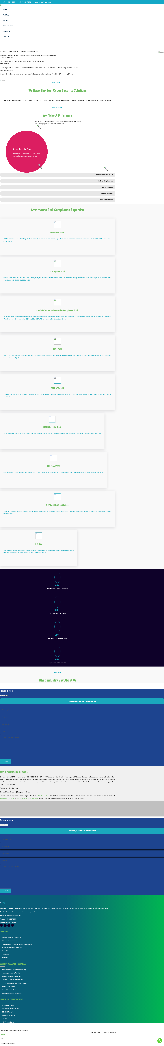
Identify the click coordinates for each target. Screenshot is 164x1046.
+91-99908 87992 (11, 922)
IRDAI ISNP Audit (7, 1012)
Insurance (5, 957)
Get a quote (112, 4)
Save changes (10, 1043)
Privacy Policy (95, 1032)
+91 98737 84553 (9, 2)
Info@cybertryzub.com (7, 798)
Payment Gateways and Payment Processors (17, 944)
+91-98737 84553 (11, 919)
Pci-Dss (4, 1019)
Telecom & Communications (11, 941)
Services (6, 20)
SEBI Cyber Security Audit (10, 1008)
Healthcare (5, 954)
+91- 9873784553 (43, 796)
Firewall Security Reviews (10, 990)
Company (6, 31)
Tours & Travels (7, 951)
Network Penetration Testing (11, 976)
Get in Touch (4, 695)
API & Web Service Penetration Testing (14, 983)
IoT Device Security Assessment (12, 993)
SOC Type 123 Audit (8, 1015)
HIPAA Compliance (8, 1022)
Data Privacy (8, 26)
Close (3, 1043)
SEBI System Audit (8, 1005)
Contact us (7, 37)
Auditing (6, 15)
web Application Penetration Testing (14, 970)
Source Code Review (8, 986)
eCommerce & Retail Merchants (12, 947)
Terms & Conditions (109, 1032)
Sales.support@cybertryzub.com (27, 798)
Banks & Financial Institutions (11, 937)
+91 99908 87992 (25, 2)
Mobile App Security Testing (11, 973)
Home (5, 9)
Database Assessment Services (12, 980)
